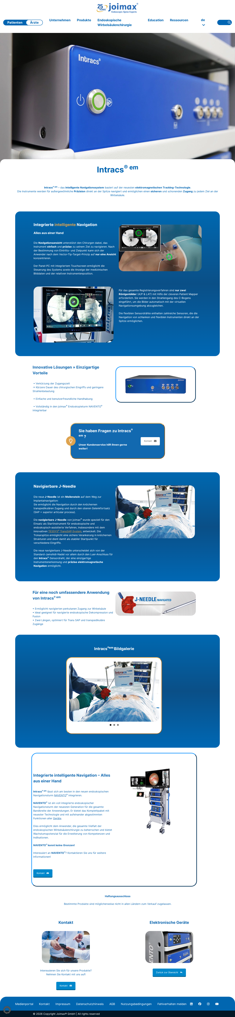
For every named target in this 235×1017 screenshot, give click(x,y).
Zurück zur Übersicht (167, 972)
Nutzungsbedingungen (136, 1004)
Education (156, 20)
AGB (112, 1004)
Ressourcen (179, 20)
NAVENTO (60, 795)
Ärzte (34, 22)
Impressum (62, 1004)
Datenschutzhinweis (90, 1004)
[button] (7, 1010)
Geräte (57, 818)
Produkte (84, 20)
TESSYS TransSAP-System (65, 531)
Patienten (14, 22)
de (203, 20)
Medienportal (24, 1004)
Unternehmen (59, 20)
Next (164, 692)
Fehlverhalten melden (172, 1004)
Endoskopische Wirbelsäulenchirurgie (115, 22)
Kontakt (148, 441)
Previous (64, 692)
